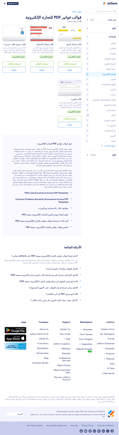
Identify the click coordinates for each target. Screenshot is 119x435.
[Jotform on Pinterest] (90, 431)
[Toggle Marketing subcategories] (108, 125)
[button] (101, 19)
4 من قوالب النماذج (73, 21)
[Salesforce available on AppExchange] (15, 346)
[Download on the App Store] (15, 338)
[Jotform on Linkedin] (103, 431)
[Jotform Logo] (110, 3)
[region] (101, 87)
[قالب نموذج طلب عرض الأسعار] (13, 33)
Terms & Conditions (105, 425)
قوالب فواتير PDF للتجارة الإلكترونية (53, 17)
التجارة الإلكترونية (74, 57)
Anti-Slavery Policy (35, 425)
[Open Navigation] (5, 3)
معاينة (69, 70)
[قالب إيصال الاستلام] (41, 33)
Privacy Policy (88, 425)
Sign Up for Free (13, 3)
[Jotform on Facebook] (112, 431)
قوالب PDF (77, 12)
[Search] (114, 11)
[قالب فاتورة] (69, 88)
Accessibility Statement (57, 425)
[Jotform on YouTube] (85, 431)
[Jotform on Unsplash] (81, 431)
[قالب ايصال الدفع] (69, 33)
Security (74, 425)
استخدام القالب (69, 63)
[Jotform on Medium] (99, 431)
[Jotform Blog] (94, 431)
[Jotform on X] (107, 431)
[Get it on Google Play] (15, 330)
